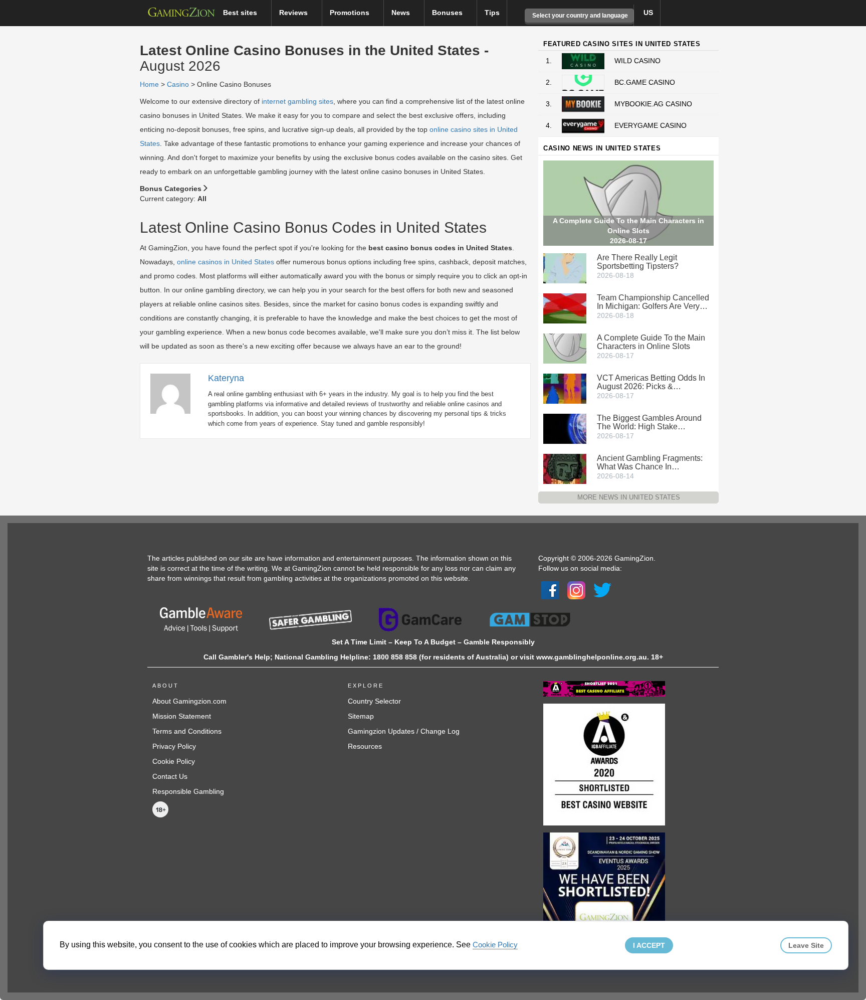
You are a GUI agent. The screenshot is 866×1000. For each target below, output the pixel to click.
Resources (365, 746)
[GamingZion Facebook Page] (550, 590)
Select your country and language (579, 15)
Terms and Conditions (187, 731)
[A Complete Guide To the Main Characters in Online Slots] (564, 348)
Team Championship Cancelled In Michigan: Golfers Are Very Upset (653, 301)
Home (149, 84)
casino (178, 84)
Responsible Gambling (188, 791)
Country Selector (374, 701)
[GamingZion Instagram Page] (576, 590)
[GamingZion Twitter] (602, 590)
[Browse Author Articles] (175, 393)
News (401, 13)
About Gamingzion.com (189, 701)
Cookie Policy (173, 761)
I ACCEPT (649, 945)
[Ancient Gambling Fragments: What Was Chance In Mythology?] (564, 468)
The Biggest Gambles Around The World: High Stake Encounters (649, 422)
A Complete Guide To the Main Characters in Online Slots (651, 342)
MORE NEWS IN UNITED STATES (628, 497)
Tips (492, 13)
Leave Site (806, 945)
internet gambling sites (297, 101)
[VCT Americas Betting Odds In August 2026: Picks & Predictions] (564, 388)
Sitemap (361, 716)
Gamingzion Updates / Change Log (404, 731)
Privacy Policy (174, 746)
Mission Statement (181, 716)
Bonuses (448, 13)
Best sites (241, 13)
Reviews (294, 13)
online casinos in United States (225, 262)
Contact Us (169, 776)
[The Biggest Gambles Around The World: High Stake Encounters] (564, 428)
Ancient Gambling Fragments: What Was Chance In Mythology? (650, 462)
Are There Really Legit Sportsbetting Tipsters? (638, 261)
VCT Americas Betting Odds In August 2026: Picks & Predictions (651, 382)
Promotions (350, 13)
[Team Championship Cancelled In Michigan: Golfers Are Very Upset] (564, 307)
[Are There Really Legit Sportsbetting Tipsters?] (564, 267)
